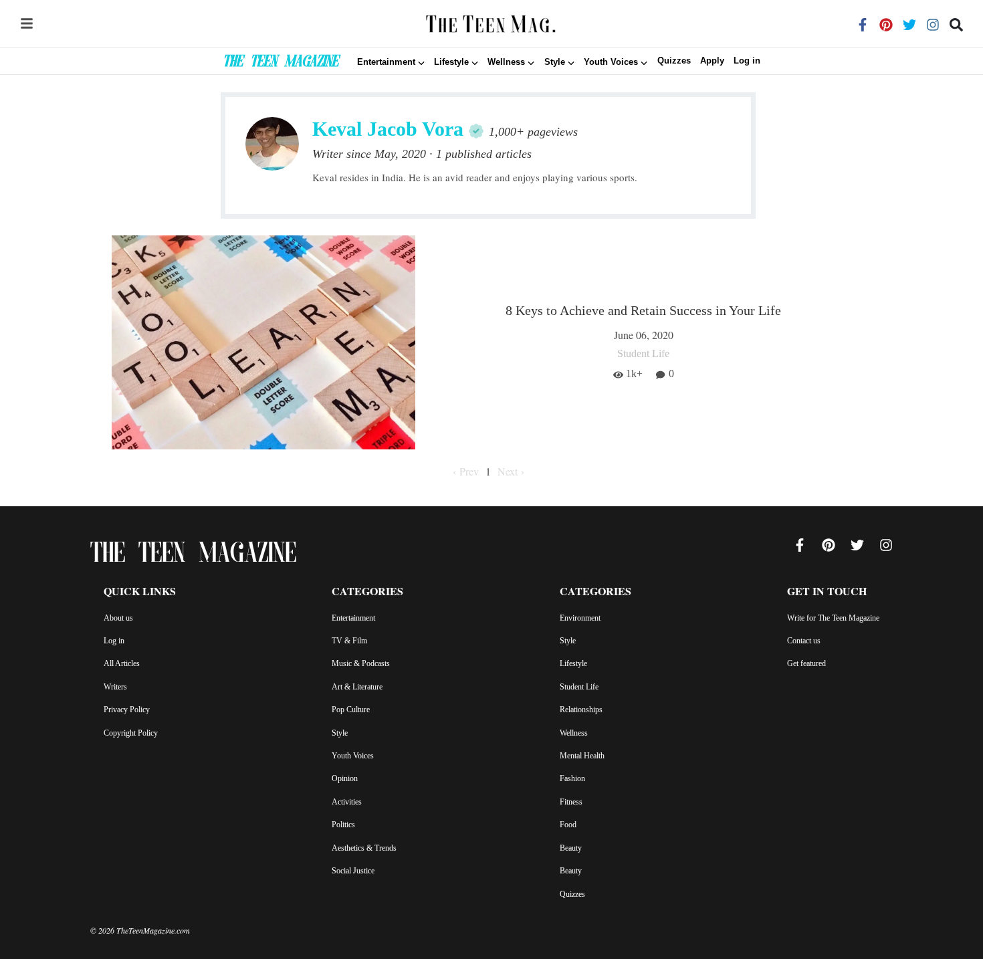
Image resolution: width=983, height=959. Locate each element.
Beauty (571, 848)
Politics (343, 824)
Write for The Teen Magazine (833, 618)
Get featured (806, 663)
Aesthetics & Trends (364, 848)
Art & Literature (357, 686)
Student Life (579, 686)
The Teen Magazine (280, 63)
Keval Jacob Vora (387, 129)
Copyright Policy (131, 733)
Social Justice (353, 870)
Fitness (571, 802)
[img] (26, 23)
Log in (747, 61)
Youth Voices (353, 755)
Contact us (804, 640)
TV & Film (349, 640)
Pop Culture (351, 709)
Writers (115, 686)
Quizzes (674, 61)
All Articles (122, 663)
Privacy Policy (127, 709)
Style (340, 733)
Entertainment (353, 618)
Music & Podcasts (361, 663)
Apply (712, 61)
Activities (347, 802)
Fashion (572, 778)
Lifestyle (573, 663)
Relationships (581, 709)
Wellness (574, 733)
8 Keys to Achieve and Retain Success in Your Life (643, 310)
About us (118, 618)
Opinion (345, 778)
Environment (580, 618)
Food (568, 824)
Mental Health (582, 755)
